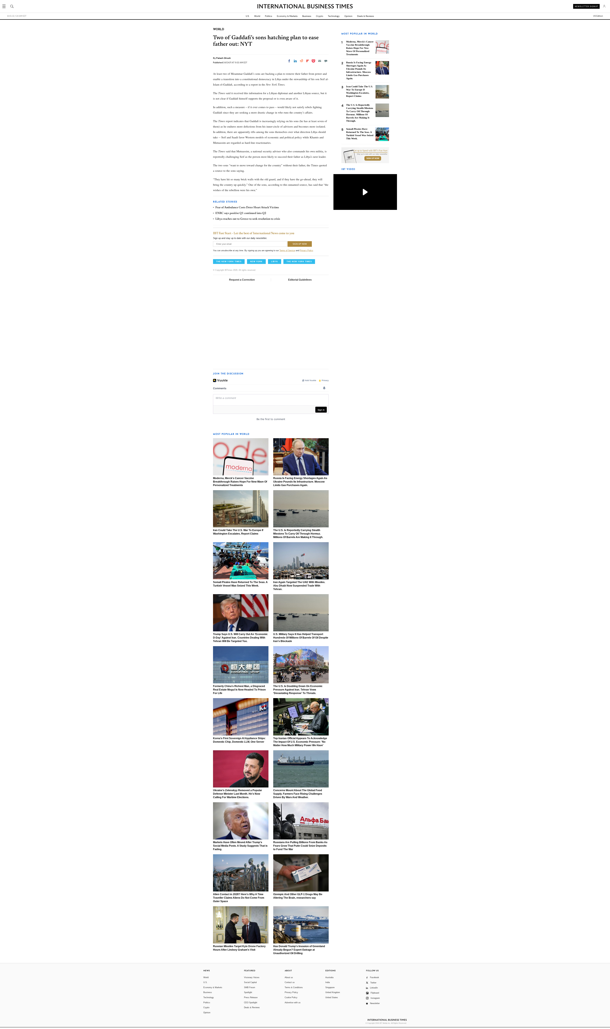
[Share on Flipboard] (308, 61)
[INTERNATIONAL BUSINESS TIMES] (305, 6)
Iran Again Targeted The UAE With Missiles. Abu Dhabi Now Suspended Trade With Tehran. (299, 585)
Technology (334, 16)
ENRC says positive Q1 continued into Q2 (240, 213)
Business (306, 16)
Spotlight (248, 992)
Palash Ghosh (223, 58)
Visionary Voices (251, 977)
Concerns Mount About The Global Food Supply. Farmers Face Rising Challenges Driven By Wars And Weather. (297, 794)
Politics (268, 16)
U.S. (247, 16)
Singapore (330, 987)
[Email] (319, 61)
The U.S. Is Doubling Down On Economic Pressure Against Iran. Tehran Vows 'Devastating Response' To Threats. (297, 689)
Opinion (348, 16)
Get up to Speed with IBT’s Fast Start (370, 151)
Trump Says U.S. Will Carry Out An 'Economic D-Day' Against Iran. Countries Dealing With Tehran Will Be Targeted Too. (240, 637)
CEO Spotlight (250, 1002)
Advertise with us (293, 1002)
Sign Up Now (372, 158)
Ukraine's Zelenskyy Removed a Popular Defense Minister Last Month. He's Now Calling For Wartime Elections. (237, 794)
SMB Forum (249, 987)
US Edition (598, 16)
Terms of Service (287, 250)
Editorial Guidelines (300, 279)
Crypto (319, 16)
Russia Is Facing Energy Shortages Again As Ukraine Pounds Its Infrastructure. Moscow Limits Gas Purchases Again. (300, 482)
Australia (329, 977)
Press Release (251, 997)
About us (289, 977)
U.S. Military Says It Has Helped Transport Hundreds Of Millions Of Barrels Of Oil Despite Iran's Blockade (300, 637)
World (257, 16)
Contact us (290, 982)
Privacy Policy (306, 250)
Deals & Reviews (365, 16)
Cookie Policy (291, 997)
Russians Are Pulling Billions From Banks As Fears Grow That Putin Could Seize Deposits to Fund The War (300, 846)
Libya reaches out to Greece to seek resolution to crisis (247, 219)
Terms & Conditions (294, 987)
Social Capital (250, 982)
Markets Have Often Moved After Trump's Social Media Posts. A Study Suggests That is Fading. (240, 846)
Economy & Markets (287, 16)
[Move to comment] (326, 61)
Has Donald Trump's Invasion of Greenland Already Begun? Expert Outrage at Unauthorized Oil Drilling (299, 950)
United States (331, 997)
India (327, 982)
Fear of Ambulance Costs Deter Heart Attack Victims (247, 207)
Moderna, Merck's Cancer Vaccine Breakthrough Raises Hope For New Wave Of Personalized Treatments (240, 482)
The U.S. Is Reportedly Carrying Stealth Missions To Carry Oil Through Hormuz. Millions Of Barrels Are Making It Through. (298, 534)
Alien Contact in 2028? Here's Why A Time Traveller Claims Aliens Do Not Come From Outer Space (238, 898)
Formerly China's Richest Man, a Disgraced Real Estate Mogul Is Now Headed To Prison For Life (239, 689)
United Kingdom (332, 992)
